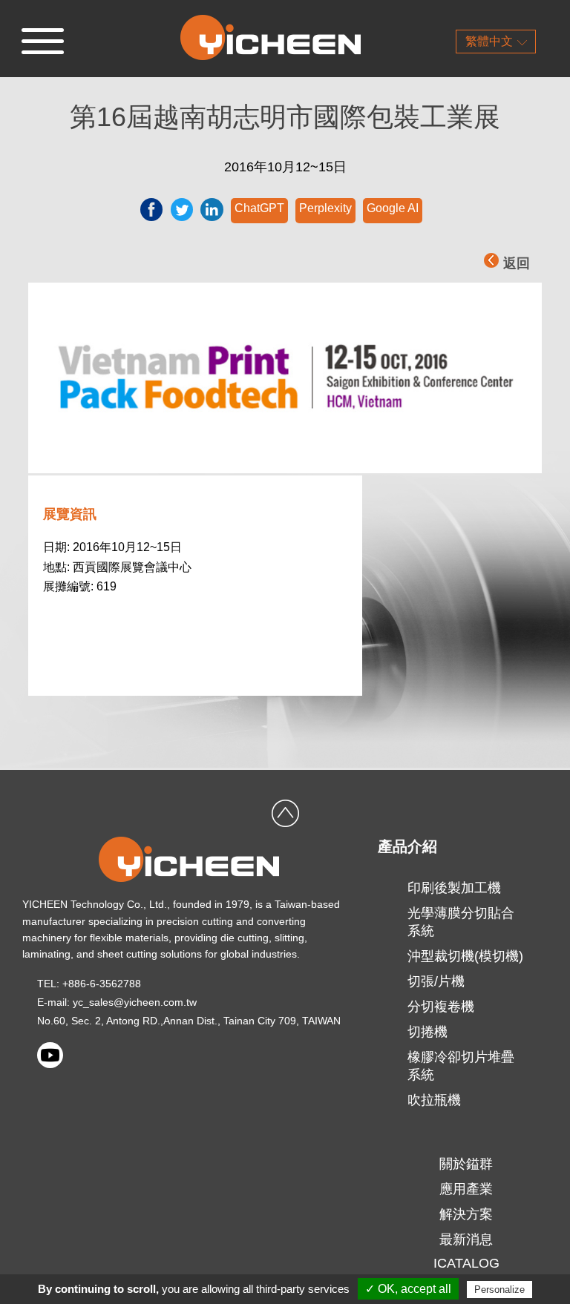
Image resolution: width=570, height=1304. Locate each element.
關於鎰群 (466, 1163)
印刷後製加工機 (454, 887)
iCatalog (466, 1263)
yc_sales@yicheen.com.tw (135, 1002)
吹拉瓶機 (434, 1100)
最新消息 (466, 1239)
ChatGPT (259, 208)
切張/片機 (436, 981)
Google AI (393, 208)
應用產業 (466, 1189)
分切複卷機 (440, 1006)
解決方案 (466, 1214)
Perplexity (325, 208)
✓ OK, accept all (408, 1288)
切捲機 (427, 1031)
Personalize (499, 1289)
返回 (516, 263)
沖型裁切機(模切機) (465, 956)
